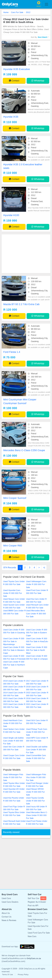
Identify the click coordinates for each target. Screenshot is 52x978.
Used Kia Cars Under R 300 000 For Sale (36, 600)
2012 (28, 12)
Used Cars (6, 898)
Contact (15, 80)
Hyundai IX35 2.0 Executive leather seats (22, 166)
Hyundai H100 (11, 215)
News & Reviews (9, 920)
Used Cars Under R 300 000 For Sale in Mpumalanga (13, 641)
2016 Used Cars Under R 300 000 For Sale (37, 699)
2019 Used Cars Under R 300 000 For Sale (14, 682)
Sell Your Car (37, 898)
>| (44, 567)
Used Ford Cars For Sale (39, 932)
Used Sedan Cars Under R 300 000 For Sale (14, 730)
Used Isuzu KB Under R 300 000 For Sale (36, 808)
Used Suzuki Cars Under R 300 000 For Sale (14, 606)
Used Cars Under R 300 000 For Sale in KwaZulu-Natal (37, 641)
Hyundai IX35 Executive (16, 69)
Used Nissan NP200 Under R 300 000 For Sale (35, 792)
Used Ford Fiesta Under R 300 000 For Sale (36, 822)
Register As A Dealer (37, 901)
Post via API (33, 905)
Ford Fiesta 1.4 (11, 352)
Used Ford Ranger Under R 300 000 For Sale (37, 784)
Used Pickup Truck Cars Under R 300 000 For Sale (36, 732)
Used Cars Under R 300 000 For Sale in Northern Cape (14, 665)
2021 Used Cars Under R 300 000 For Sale (37, 705)
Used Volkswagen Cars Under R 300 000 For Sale (36, 584)
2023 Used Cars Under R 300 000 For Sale (14, 705)
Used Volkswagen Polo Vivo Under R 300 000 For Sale (36, 777)
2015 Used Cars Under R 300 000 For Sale (14, 699)
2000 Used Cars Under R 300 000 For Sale (14, 688)
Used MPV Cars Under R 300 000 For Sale (37, 739)
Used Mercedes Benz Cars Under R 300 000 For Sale (36, 613)
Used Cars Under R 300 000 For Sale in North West (36, 650)
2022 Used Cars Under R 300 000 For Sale (37, 694)
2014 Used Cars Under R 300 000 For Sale (14, 694)
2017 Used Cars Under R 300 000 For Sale (37, 682)
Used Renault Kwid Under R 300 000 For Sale (14, 822)
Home (6, 12)
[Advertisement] (26, 253)
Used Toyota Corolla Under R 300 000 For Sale (35, 801)
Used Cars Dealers (10, 901)
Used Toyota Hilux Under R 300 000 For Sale (14, 784)
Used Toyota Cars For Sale (37, 914)
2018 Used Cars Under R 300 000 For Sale (37, 688)
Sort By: (39, 37)
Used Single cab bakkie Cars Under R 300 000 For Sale (13, 741)
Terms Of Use (7, 975)
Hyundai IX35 (10, 116)
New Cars (32, 936)
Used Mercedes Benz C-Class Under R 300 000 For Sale (37, 815)
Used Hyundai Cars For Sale (38, 927)
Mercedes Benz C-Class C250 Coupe (24, 450)
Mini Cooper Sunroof (14, 498)
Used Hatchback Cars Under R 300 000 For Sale (12, 723)
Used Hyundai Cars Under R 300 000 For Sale (12, 593)
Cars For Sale (17, 12)
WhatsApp (38, 80)
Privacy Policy (23, 975)
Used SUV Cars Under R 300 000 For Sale (37, 721)
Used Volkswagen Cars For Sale (38, 921)
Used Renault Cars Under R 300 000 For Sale (37, 606)
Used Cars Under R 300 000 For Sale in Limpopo (37, 657)
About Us (6, 913)
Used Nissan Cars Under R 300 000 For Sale (14, 600)
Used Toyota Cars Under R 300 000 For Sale (14, 582)
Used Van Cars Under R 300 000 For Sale (13, 748)
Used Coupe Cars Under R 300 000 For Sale (14, 756)
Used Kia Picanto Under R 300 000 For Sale (13, 799)
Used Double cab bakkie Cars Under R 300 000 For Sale (36, 750)
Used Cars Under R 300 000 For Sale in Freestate (14, 657)
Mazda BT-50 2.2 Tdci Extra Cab (21, 304)
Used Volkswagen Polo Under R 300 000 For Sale (13, 777)
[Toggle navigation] (46, 4)
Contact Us (6, 916)
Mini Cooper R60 (12, 545)
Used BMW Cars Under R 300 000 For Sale (14, 612)
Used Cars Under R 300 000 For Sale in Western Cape (14, 650)
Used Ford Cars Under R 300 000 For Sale (37, 591)
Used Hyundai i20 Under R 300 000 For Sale (14, 790)
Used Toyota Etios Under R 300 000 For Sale (14, 813)
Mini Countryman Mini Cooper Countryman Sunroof (19, 401)
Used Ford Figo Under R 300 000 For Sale (14, 808)
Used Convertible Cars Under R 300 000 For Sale (36, 758)
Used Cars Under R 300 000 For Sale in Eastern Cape (36, 633)
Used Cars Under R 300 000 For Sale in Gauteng (14, 631)
